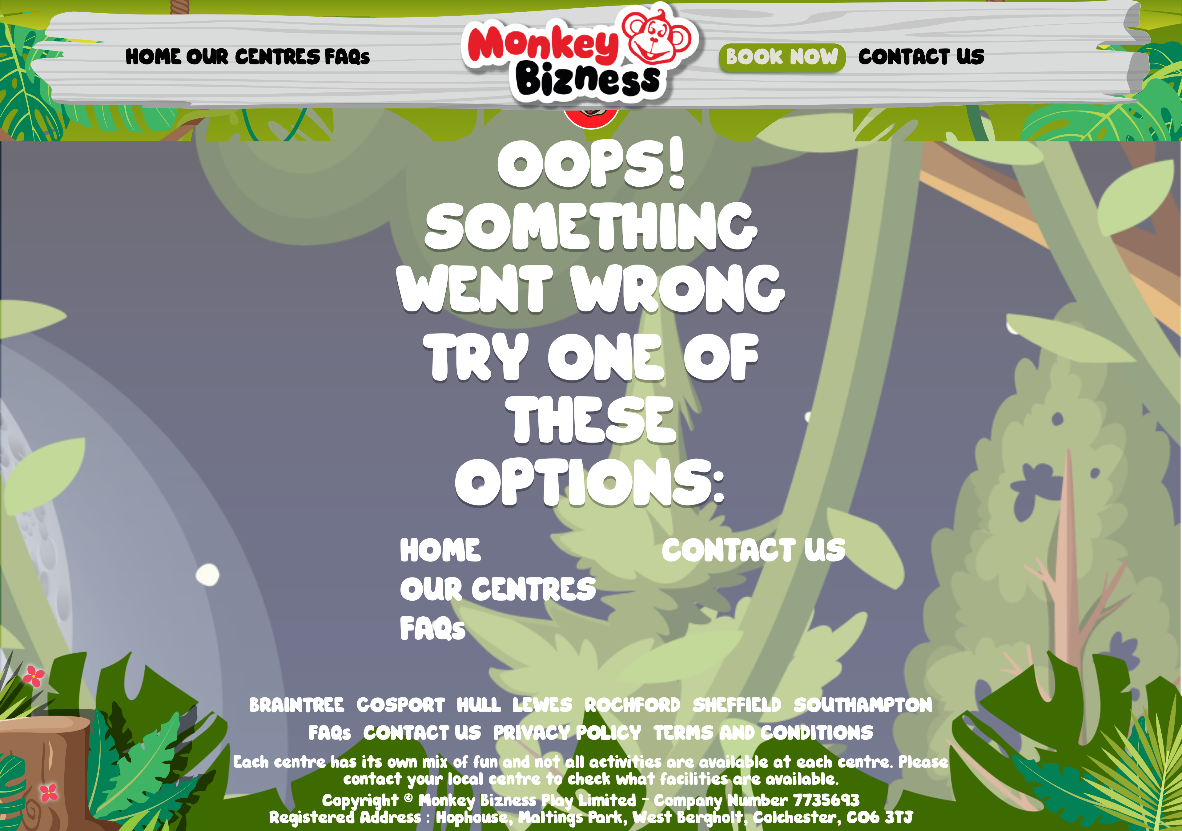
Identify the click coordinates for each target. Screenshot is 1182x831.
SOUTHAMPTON (863, 706)
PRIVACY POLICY (567, 733)
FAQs (347, 57)
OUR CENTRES (253, 57)
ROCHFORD (632, 706)
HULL (479, 706)
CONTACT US (921, 57)
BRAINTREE (297, 706)
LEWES (543, 706)
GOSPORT (400, 706)
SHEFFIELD (737, 706)
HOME (153, 57)
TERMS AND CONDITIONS (763, 733)
